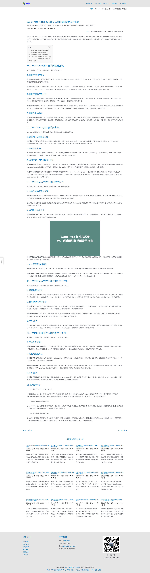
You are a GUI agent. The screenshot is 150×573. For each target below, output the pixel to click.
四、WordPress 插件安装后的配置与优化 (40, 56)
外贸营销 (25, 541)
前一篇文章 (27, 430)
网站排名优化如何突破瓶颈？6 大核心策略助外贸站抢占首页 (37, 500)
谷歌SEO (106, 3)
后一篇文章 (122, 430)
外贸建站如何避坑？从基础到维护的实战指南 (87, 500)
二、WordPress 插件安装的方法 (37, 52)
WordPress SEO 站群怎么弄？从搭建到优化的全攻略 (62, 473)
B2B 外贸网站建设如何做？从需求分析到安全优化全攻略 (112, 446)
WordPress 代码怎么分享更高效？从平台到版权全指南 (87, 446)
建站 (48, 570)
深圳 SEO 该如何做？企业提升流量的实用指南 (37, 446)
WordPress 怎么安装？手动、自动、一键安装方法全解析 (37, 473)
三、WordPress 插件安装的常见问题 (39, 54)
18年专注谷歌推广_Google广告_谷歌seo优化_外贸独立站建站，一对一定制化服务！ (77, 570)
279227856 (66, 541)
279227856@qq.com (69, 546)
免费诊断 (123, 3)
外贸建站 (89, 3)
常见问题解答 (32, 61)
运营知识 (30, 28)
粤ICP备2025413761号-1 (72, 567)
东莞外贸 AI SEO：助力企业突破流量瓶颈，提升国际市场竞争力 (111, 500)
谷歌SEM (98, 3)
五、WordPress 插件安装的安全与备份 (39, 58)
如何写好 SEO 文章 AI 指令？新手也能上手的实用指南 (87, 473)
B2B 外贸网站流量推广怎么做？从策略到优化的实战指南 (62, 500)
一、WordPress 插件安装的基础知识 (39, 50)
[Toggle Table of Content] (49, 47)
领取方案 (25, 554)
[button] (1, 261)
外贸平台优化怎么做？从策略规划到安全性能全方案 (62, 446)
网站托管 (114, 3)
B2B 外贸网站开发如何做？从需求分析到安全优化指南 (112, 473)
